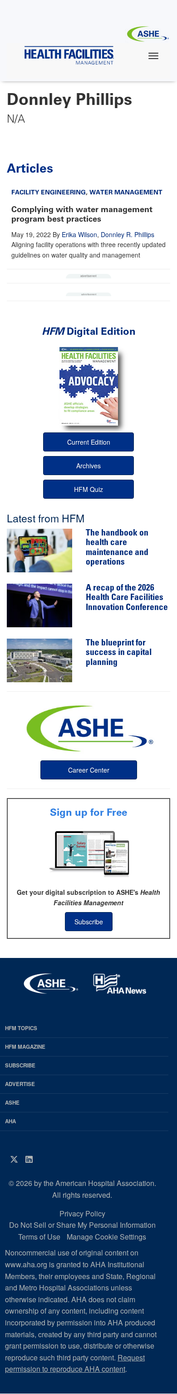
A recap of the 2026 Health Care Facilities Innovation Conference (127, 598)
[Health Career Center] (88, 727)
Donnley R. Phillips (127, 234)
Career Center (88, 769)
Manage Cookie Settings (106, 1236)
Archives (88, 465)
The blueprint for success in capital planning (119, 653)
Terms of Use (39, 1236)
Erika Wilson (79, 234)
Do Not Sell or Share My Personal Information (82, 1225)
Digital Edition (89, 331)
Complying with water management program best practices (81, 214)
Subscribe (88, 921)
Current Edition (88, 441)
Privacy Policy (82, 1213)
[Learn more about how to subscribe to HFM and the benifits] (88, 853)
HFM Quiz (88, 489)
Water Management (125, 192)
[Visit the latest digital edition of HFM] (88, 386)
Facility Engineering (48, 192)
